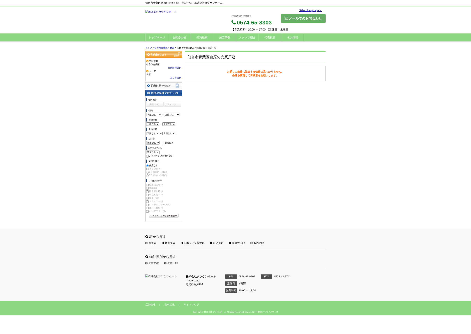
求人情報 (292, 37)
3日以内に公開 (158, 172)
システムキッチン (159, 204)
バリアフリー (157, 211)
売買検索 (202, 37)
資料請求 (169, 304)
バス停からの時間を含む (161, 156)
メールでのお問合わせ (305, 18)
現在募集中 (156, 194)
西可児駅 (170, 243)
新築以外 (169, 143)
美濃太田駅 (238, 243)
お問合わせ (179, 37)
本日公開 (155, 168)
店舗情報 (150, 304)
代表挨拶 (269, 37)
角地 (153, 188)
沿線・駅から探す (163, 85)
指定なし (153, 165)
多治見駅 (259, 243)
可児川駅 (218, 243)
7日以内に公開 (158, 175)
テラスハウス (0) (170, 105)
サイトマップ (191, 304)
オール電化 (156, 208)
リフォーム (156, 201)
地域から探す (163, 54)
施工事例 (224, 37)
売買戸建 (153, 263)
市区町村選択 (174, 68)
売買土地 (172, 263)
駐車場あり (156, 184)
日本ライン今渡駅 (194, 243)
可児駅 (152, 243)
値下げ (154, 198)
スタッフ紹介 (247, 37)
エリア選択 (175, 77)
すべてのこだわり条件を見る (163, 215)
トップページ (156, 37)
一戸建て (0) (153, 104)
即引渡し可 (156, 191)
